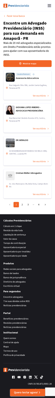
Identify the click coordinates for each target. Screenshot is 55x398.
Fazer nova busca (16, 16)
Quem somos (9, 338)
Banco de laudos (11, 273)
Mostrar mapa (29, 63)
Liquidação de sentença (14, 234)
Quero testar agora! (26, 392)
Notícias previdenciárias (14, 305)
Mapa (6, 346)
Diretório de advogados (14, 282)
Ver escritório (39, 95)
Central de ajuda (11, 342)
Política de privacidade (14, 355)
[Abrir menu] (49, 5)
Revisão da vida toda (13, 230)
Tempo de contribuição (14, 243)
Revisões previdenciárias (15, 323)
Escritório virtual (11, 286)
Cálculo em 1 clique (12, 226)
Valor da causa (10, 239)
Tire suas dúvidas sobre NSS (16, 301)
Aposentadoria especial (14, 247)
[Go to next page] (44, 204)
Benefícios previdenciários (15, 318)
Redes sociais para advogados (17, 269)
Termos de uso (10, 351)
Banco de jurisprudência (14, 277)
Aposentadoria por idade (15, 256)
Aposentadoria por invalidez (16, 251)
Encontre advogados (13, 297)
